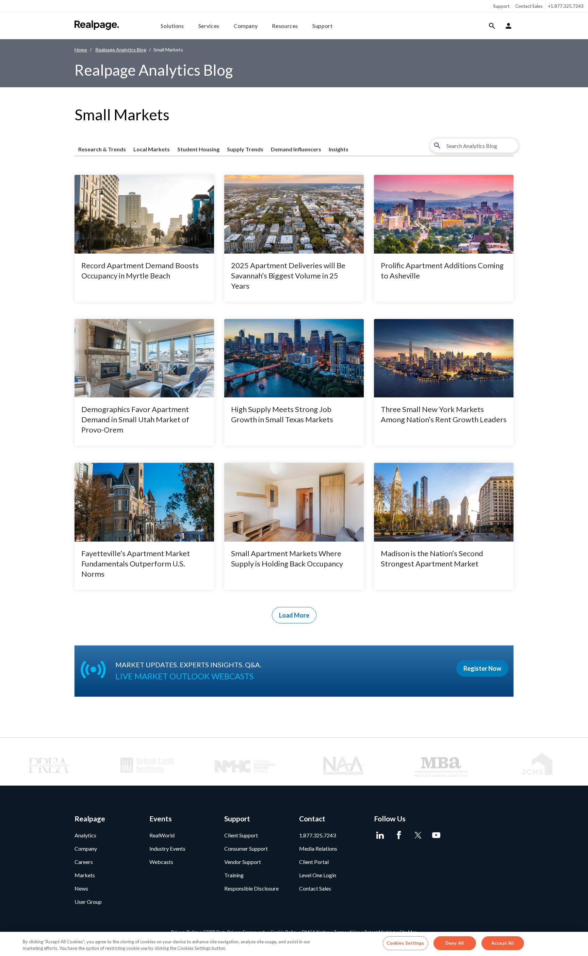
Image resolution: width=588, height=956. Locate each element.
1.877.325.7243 (317, 835)
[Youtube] (436, 835)
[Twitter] (417, 835)
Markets (85, 875)
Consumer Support (246, 848)
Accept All (502, 943)
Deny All (454, 943)
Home (81, 49)
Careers (84, 862)
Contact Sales (528, 6)
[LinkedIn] (380, 835)
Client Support (241, 835)
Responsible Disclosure (251, 888)
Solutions (172, 25)
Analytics (85, 835)
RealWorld (162, 835)
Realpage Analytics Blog (120, 49)
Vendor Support (242, 862)
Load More (294, 615)
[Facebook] (399, 835)
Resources (285, 25)
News (81, 888)
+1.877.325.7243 (566, 6)
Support (501, 6)
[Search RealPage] (492, 26)
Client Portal (314, 862)
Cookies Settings (405, 943)
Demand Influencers (296, 149)
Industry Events (167, 848)
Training (234, 875)
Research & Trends (102, 149)
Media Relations (318, 848)
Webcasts (161, 862)
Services (208, 25)
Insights (338, 149)
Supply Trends (245, 149)
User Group (88, 901)
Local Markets (151, 149)
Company (246, 25)
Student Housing (198, 149)
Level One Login (317, 875)
